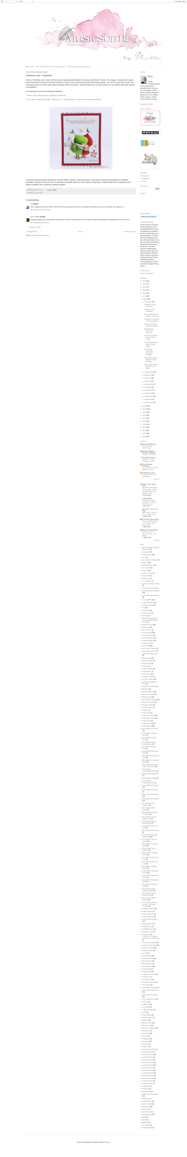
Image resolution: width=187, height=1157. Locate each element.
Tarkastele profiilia (146, 104)
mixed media (146, 1104)
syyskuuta (148, 378)
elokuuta (147, 381)
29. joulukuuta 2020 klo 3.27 (40, 222)
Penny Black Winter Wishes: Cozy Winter (151, 344)
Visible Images (147, 1017)
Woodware (146, 1031)
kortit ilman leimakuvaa (150, 1094)
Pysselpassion (147, 924)
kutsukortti (145, 1098)
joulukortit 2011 (147, 1057)
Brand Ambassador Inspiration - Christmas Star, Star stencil (149, 502)
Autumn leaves (147, 573)
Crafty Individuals (148, 602)
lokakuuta (148, 375)
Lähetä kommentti (34, 227)
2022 (144, 293)
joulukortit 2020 (147, 1081)
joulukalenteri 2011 (148, 1049)
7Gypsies (145, 552)
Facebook (145, 176)
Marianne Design (148, 694)
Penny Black (146, 726)
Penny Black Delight (149, 778)
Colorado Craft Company (150, 595)
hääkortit (145, 1046)
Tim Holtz (145, 1007)
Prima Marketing (147, 917)
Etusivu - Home (30, 66)
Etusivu (80, 231)
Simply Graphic (147, 950)
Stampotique (146, 961)
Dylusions (145, 627)
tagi (143, 1117)
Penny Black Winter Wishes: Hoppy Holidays (151, 359)
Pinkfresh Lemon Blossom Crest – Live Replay (149, 533)
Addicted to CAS (148, 473)
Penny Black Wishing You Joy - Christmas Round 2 (149, 904)
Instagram (145, 178)
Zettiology (145, 1039)
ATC (143, 557)
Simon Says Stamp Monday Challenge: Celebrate (46, 95)
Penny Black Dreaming (150, 785)
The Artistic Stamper (149, 987)
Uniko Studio (147, 498)
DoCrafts (145, 615)
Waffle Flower (147, 1023)
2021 (144, 296)
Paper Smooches (148, 715)
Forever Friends (147, 635)
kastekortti (145, 1086)
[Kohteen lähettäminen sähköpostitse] (48, 190)
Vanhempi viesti (129, 231)
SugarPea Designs (148, 974)
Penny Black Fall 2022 (150, 790)
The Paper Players (149, 457)
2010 (144, 433)
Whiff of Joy (146, 1025)
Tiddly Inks (146, 1004)
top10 (144, 1120)
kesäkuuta (148, 387)
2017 (144, 412)
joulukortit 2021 (147, 1083)
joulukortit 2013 (147, 1062)
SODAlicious (146, 926)
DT (143, 607)
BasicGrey (145, 578)
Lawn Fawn (146, 674)
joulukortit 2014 (147, 1065)
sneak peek (146, 1112)
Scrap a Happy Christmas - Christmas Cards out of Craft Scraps (151, 936)
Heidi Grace (146, 643)
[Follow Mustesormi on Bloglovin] (148, 217)
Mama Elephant (147, 692)
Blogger (107, 1142)
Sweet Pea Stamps (148, 982)
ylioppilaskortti (147, 1127)
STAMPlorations (147, 929)
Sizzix (144, 953)
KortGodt (145, 666)
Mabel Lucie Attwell (149, 686)
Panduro (145, 710)
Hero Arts (145, 646)
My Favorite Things (148, 699)
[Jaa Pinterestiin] (55, 190)
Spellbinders (146, 956)
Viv (31, 204)
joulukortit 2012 (147, 1060)
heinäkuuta (148, 384)
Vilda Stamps (146, 1015)
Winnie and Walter (148, 1028)
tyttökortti (145, 1122)
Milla (151, 76)
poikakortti (145, 1106)
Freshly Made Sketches (147, 465)
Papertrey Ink (146, 723)
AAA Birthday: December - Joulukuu (149, 330)
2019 (144, 406)
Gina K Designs (147, 638)
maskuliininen (147, 1101)
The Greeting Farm (148, 999)
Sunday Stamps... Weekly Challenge (149, 451)
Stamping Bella (38, 192)
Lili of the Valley (147, 679)
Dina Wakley (146, 613)
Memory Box (146, 697)
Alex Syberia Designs (149, 560)
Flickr (144, 181)
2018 (144, 409)
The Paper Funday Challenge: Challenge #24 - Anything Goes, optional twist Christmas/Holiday (64, 99)
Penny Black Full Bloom (150, 799)
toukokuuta (148, 390)
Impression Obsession (150, 654)
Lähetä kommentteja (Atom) (39, 235)
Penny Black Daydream (150, 774)
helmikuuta (148, 399)
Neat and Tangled (148, 702)
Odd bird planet (147, 707)
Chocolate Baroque (149, 588)
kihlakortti (145, 1089)
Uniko (144, 1012)
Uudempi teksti (31, 231)
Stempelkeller (147, 966)
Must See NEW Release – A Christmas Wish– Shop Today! (150, 523)
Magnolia (145, 689)
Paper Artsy (146, 713)
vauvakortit (146, 1125)
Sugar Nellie (146, 971)
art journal (145, 1041)
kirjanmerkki (146, 1091)
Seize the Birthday (149, 444)
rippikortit (145, 1109)
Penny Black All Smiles (150, 728)
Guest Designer (147, 640)
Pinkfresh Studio (148, 909)
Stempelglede (147, 963)
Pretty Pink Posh (148, 914)
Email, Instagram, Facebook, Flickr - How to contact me (50, 66)
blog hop (145, 1044)
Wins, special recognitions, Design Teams (79, 66)
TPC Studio (146, 985)
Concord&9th (146, 600)
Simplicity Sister (147, 948)
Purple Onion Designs (149, 919)
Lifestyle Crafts (147, 677)
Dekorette (145, 610)
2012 (144, 427)
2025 (144, 284)
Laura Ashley (146, 671)
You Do (144, 1036)
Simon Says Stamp (148, 942)
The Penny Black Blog (150, 519)
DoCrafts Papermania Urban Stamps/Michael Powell (150, 620)
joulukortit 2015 (147, 1068)
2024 (144, 287)
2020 (144, 299)
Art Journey (146, 568)
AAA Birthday (146, 554)
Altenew (145, 562)
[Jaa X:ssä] (52, 190)
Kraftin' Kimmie (147, 669)
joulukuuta (148, 302)
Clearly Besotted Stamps (150, 591)
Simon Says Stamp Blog (149, 485)
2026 (144, 281)
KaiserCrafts (146, 663)
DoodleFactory (147, 624)
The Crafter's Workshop (150, 990)
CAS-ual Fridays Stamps (150, 584)
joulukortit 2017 (147, 1073)
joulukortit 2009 (147, 1052)
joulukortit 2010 (147, 1054)
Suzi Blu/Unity (147, 979)
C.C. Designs (146, 581)
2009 (144, 436)
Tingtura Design (147, 1010)
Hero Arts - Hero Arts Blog (150, 509)
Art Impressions (147, 565)
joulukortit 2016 (147, 1070)
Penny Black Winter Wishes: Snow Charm (151, 337)
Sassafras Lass (147, 932)
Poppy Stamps (147, 911)
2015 (144, 418)
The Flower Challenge (150, 994)
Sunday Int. (146, 977)
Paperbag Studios (148, 718)
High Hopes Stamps (149, 648)
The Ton (145, 1002)
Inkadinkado (146, 658)
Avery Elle (145, 576)
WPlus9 (145, 1020)
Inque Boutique (147, 661)
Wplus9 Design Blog (149, 530)
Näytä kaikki (156, 479)
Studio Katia (146, 969)
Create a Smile (147, 605)
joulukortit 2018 (147, 1075)
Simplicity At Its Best (149, 945)
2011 (144, 430)
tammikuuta (148, 402)
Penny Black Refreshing (150, 830)
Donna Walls (35, 217)
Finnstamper (146, 632)
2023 (144, 290)
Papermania (146, 721)
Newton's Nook (147, 705)
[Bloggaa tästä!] (50, 190)
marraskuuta (148, 372)
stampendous (147, 1114)
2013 (144, 424)
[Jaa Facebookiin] (53, 190)
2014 (144, 421)
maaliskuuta (148, 396)
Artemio (145, 570)
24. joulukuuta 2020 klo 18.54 (40, 210)
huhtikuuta (148, 393)
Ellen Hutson (146, 630)
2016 (144, 415)
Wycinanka (146, 1033)
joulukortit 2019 (147, 1078)
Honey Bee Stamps (149, 651)
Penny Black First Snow (150, 794)
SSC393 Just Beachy (149, 454)
